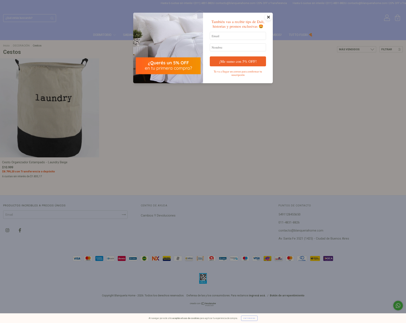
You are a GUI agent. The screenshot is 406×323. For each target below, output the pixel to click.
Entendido (249, 318)
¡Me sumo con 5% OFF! (238, 61)
